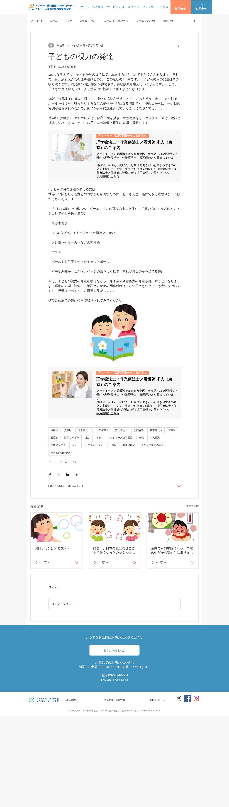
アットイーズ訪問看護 (120, 437)
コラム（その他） (146, 20)
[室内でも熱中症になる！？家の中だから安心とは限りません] (172, 527)
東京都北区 (156, 430)
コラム (54, 20)
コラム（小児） (88, 20)
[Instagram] (196, 698)
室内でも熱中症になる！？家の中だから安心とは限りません (172, 550)
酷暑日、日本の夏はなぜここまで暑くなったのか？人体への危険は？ (114, 550)
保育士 (75, 445)
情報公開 (169, 20)
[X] (178, 698)
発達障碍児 (129, 445)
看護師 (54, 437)
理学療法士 (84, 430)
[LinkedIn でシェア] (67, 474)
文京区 (68, 430)
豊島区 (172, 430)
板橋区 (54, 430)
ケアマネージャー (95, 445)
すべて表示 (192, 505)
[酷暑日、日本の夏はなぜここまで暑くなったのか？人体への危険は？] (114, 527)
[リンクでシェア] (76, 474)
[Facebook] (187, 698)
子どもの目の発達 (61, 452)
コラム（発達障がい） (116, 20)
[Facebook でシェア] (50, 474)
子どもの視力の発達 (152, 445)
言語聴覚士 (121, 430)
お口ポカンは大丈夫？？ (52, 548)
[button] (180, 7)
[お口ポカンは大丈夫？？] (56, 527)
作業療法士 (102, 430)
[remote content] (114, 156)
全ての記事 (36, 20)
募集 (98, 437)
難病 (113, 445)
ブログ (68, 20)
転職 (141, 437)
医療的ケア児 (58, 445)
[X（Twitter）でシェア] (58, 474)
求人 (87, 437)
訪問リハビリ (71, 437)
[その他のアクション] (178, 45)
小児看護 (155, 437)
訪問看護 (139, 430)
